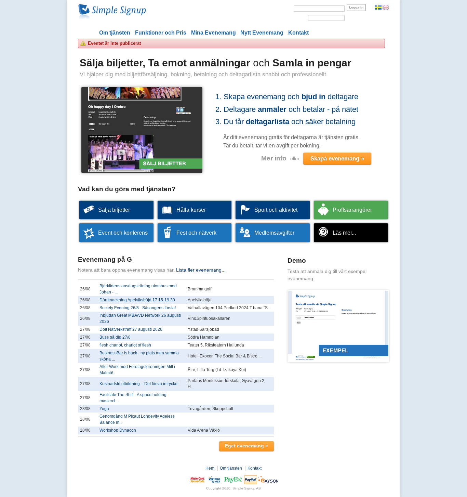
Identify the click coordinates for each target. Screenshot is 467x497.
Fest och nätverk (196, 233)
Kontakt (298, 33)
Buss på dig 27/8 (115, 337)
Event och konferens (123, 233)
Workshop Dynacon (117, 430)
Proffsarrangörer (352, 210)
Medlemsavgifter (274, 233)
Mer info (273, 158)
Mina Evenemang (213, 33)
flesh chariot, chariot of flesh (125, 345)
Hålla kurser (191, 210)
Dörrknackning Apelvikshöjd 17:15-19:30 (137, 300)
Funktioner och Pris (160, 33)
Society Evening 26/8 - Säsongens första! (137, 307)
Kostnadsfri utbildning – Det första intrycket (138, 383)
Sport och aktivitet (275, 210)
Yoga (104, 408)
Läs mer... (344, 233)
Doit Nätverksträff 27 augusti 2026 (130, 329)
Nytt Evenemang (261, 33)
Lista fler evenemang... (201, 270)
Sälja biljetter (114, 210)
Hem (209, 468)
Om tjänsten (114, 33)
